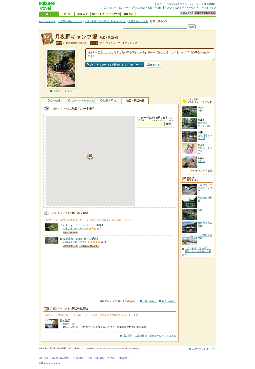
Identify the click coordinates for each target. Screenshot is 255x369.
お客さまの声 (108, 7)
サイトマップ (209, 7)
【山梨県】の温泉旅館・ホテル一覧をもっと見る (149, 335)
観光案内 (128, 14)
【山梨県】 (82, 225)
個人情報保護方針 (61, 358)
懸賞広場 (82, 14)
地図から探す (168, 301)
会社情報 (44, 358)
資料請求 (122, 358)
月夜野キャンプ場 (138, 21)
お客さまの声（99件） (75, 242)
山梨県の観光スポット (70, 21)
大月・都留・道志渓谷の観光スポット (105, 21)
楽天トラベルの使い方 (187, 7)
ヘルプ (168, 7)
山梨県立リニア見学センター (205, 188)
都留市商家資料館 (205, 224)
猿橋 (200, 210)
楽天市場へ (210, 3)
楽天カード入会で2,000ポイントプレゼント (177, 3)
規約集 (111, 358)
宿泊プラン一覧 (70, 232)
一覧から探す (149, 301)
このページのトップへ (204, 348)
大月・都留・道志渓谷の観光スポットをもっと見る (198, 251)
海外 (67, 14)
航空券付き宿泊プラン (89, 246)
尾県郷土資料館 (205, 199)
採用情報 (99, 358)
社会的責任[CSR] (83, 358)
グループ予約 (113, 14)
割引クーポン (97, 14)
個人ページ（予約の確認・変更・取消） (140, 7)
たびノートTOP (47, 21)
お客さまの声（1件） (74, 228)
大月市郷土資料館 (205, 236)
